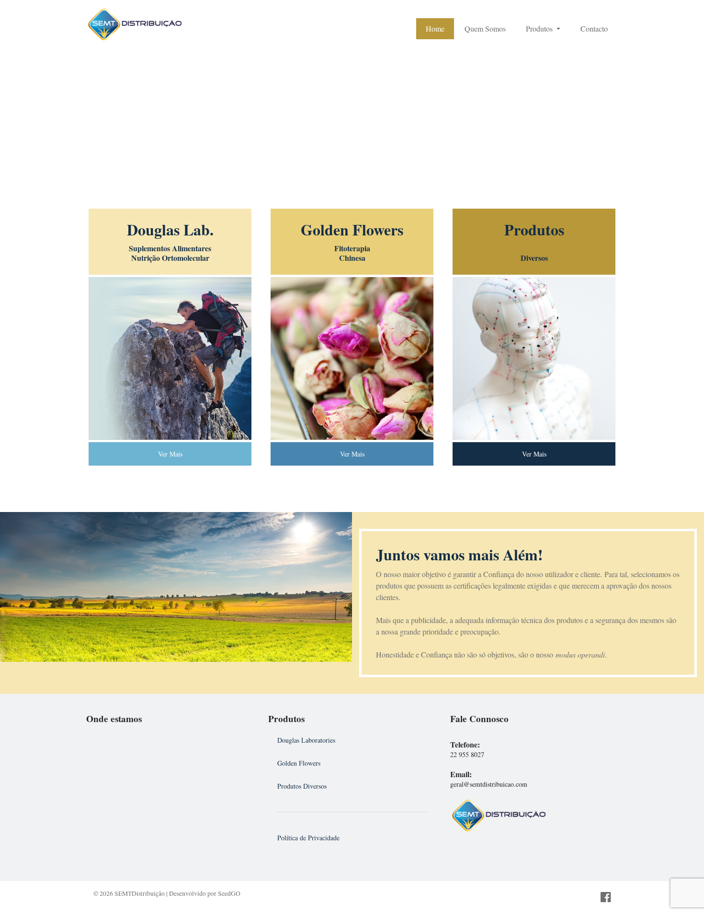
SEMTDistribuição (139, 893)
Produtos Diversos (302, 786)
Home (435, 28)
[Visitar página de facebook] (606, 897)
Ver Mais (170, 453)
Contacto (594, 28)
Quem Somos (485, 28)
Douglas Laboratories (306, 740)
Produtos (540, 28)
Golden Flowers (298, 763)
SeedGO (229, 893)
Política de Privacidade (308, 837)
